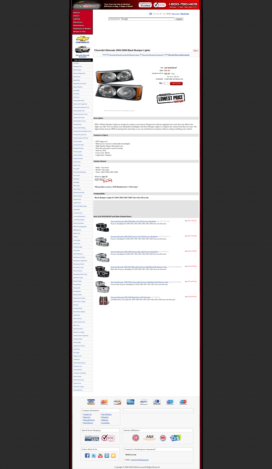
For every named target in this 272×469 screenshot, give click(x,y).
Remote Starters (77, 294)
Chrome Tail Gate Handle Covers (82, 131)
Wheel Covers (77, 383)
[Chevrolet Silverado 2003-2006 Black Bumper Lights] (119, 109)
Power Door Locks (78, 267)
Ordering (104, 420)
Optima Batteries (78, 254)
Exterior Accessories (82, 13)
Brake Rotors (76, 76)
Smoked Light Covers (79, 322)
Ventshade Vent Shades (79, 373)
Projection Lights (78, 277)
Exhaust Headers (78, 155)
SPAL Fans (76, 325)
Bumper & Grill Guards (79, 83)
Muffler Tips (76, 233)
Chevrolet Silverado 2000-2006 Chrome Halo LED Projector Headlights (134, 251)
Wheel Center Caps (78, 380)
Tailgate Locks (77, 356)
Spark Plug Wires (78, 329)
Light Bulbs (76, 209)
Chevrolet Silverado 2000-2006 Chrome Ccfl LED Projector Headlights (134, 236)
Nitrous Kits (76, 243)
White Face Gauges (78, 386)
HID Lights (76, 185)
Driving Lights (77, 151)
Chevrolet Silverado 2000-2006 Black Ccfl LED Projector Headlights (133, 221)
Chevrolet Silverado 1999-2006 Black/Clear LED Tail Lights (130, 297)
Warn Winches (77, 376)
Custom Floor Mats (78, 145)
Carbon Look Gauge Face (80, 104)
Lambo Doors (77, 202)
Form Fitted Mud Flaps (79, 172)
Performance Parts (82, 25)
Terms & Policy (89, 420)
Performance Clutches (79, 257)
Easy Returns (106, 414)
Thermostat (76, 359)
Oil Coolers (76, 250)
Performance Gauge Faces (80, 260)
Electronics (82, 22)
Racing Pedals (77, 284)
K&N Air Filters (77, 196)
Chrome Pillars (77, 124)
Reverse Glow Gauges (79, 301)
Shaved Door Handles (79, 311)
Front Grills (76, 175)
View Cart (175, 14)
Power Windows (77, 271)
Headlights (76, 179)
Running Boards (77, 308)
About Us (86, 417)
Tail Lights (76, 352)
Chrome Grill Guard (78, 117)
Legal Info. (105, 423)
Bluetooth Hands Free (79, 73)
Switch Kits (76, 349)
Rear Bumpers (77, 291)
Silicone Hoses (77, 318)
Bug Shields (76, 80)
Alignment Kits (77, 66)
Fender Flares (77, 162)
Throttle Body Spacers (79, 363)
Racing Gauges (77, 281)
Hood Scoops (77, 189)
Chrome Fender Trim (79, 111)
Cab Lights (76, 90)
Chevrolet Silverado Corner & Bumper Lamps (124, 55)
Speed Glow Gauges (78, 332)
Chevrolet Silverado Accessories (152, 55)
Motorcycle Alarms (78, 223)
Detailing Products (78, 148)
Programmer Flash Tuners (80, 274)
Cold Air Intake (77, 141)
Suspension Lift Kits (79, 346)
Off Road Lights (77, 247)
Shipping (105, 417)
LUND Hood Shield (78, 220)
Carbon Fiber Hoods (78, 100)
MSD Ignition (77, 230)
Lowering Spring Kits (79, 216)
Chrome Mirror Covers (79, 121)
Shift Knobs (76, 315)
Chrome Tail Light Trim (79, 134)
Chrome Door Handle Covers (81, 107)
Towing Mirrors (77, 369)
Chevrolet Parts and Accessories (179, 55)
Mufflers (75, 237)
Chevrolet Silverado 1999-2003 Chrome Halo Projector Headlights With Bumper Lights (140, 282)
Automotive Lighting (82, 19)
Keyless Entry (77, 199)
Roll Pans (76, 305)
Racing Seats (76, 288)
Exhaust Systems (78, 158)
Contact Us (87, 414)
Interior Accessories (82, 16)
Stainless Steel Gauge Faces (80, 335)
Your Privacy (88, 423)
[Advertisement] (146, 34)
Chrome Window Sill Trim (80, 138)
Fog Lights (76, 168)
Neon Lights (76, 240)
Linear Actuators (77, 213)
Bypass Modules (77, 87)
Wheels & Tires (82, 31)
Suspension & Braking (82, 28)
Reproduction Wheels (79, 298)
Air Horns (76, 63)
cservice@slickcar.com (139, 460)
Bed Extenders (77, 70)
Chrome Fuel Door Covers (80, 114)
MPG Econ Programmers (80, 226)
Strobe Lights (77, 342)
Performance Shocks (78, 264)
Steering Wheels (77, 339)
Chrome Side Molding (79, 128)
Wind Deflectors (77, 390)
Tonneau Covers (77, 366)
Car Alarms (76, 94)
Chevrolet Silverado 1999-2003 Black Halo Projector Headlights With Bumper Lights (139, 267)
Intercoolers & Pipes (78, 192)
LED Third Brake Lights (80, 206)
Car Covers (76, 97)
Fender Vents (76, 165)
